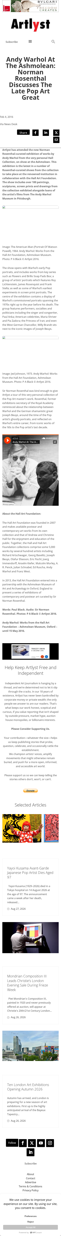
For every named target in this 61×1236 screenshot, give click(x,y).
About (30, 1174)
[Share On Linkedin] (46, 133)
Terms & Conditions (30, 1186)
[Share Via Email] (56, 140)
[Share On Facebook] (35, 133)
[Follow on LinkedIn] (30, 1152)
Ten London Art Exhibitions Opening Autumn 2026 (28, 1087)
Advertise (30, 1182)
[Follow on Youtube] (41, 1143)
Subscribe (12, 42)
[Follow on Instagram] (50, 1143)
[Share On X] (56, 133)
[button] (53, 41)
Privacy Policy (30, 1190)
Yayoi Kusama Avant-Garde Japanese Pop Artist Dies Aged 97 (30, 872)
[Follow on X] (32, 1143)
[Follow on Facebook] (23, 1143)
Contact (30, 1178)
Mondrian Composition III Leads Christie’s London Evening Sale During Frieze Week (27, 983)
